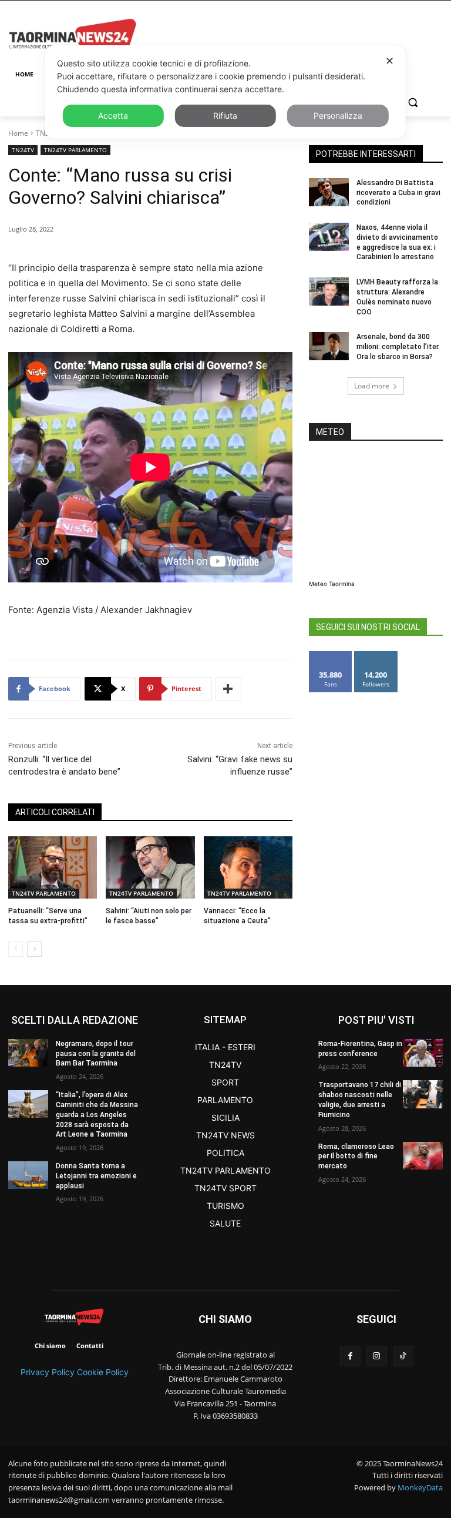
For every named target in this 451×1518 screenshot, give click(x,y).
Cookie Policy (103, 1372)
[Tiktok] (403, 1356)
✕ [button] (389, 61)
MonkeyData (420, 1487)
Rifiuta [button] (225, 115)
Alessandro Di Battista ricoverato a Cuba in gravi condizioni (398, 193)
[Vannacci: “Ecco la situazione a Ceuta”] (248, 867)
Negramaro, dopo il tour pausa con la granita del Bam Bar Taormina (96, 1054)
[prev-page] (15, 949)
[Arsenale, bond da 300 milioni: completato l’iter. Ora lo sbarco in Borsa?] (329, 346)
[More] (228, 689)
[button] (412, 102)
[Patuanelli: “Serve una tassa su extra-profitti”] (52, 867)
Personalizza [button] (338, 115)
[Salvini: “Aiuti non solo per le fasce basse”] (150, 867)
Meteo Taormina (332, 583)
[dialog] (225, 92)
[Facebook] (350, 1356)
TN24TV (23, 150)
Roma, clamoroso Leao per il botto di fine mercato (356, 1156)
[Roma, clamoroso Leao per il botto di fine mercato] (423, 1156)
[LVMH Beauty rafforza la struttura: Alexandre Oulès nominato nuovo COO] (329, 291)
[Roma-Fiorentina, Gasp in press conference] (423, 1053)
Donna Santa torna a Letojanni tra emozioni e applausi (96, 1176)
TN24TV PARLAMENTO (75, 150)
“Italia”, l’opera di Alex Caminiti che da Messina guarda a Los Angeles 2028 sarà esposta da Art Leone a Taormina (97, 1114)
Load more (371, 386)
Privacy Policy (48, 1372)
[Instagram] (376, 1356)
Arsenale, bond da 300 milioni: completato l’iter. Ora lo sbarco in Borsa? (398, 347)
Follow (376, 655)
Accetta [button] (113, 115)
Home (18, 133)
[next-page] (34, 949)
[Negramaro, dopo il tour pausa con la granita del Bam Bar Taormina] (28, 1053)
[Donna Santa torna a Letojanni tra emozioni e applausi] (28, 1175)
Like (331, 655)
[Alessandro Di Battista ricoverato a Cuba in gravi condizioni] (329, 192)
